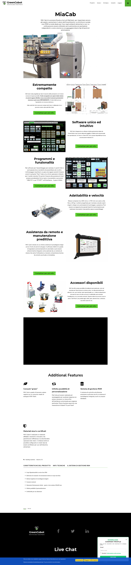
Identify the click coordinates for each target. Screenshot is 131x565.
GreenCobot (14, 2)
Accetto (111, 553)
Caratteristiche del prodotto (37, 466)
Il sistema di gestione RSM (78, 466)
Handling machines (30, 459)
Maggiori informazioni (91, 560)
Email (101, 547)
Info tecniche (59, 466)
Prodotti (93, 3)
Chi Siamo (106, 3)
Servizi (99, 3)
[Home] (4, 3)
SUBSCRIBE (113, 557)
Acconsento (79, 560)
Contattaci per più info (44, 113)
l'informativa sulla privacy (114, 553)
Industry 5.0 (39, 459)
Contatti (113, 3)
